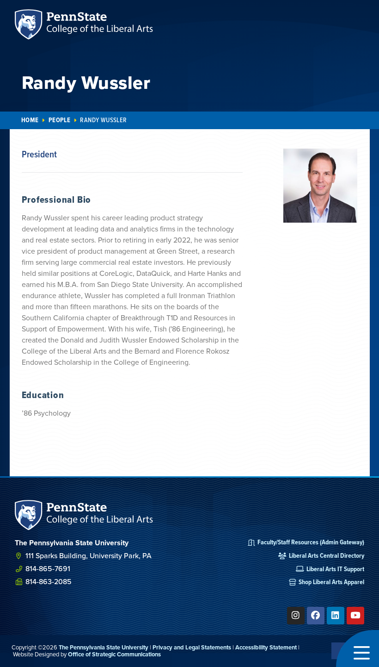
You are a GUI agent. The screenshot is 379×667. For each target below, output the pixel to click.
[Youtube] (355, 615)
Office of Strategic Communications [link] (114, 654)
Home (30, 120)
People (59, 120)
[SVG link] (84, 515)
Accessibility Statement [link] (266, 647)
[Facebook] (315, 615)
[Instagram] (296, 615)
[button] (357, 648)
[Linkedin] (335, 615)
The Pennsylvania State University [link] (103, 647)
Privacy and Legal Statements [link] (192, 647)
